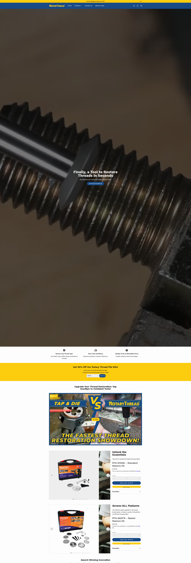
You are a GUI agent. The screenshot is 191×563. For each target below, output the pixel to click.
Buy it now (126, 487)
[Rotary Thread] (57, 6)
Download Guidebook (95, 183)
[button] (126, 483)
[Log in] (136, 6)
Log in (141, 1)
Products (77, 5)
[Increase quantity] (139, 478)
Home (70, 5)
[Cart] (140, 6)
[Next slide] (108, 475)
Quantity (114, 475)
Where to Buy (99, 5)
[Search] (133, 6)
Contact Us (88, 5)
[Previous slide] (52, 475)
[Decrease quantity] (114, 478)
